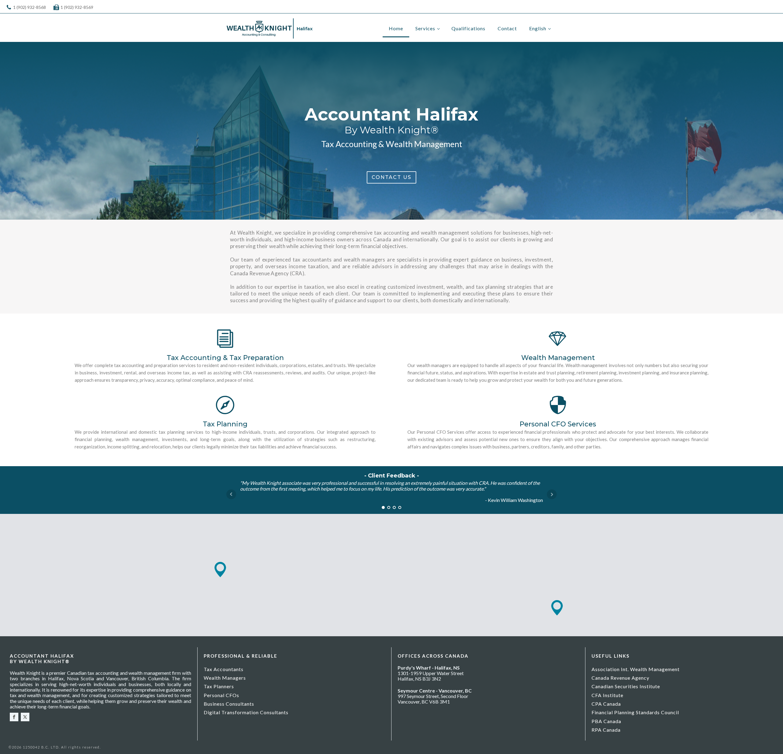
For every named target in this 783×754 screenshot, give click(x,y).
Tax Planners (219, 686)
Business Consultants (229, 704)
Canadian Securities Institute (626, 686)
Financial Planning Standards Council (635, 712)
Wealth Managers (225, 678)
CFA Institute (607, 695)
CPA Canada (606, 704)
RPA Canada (606, 730)
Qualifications (468, 28)
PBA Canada (606, 721)
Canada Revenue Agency (620, 678)
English (537, 28)
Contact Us (391, 177)
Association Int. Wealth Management (636, 669)
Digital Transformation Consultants (246, 712)
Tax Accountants (223, 669)
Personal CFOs (221, 695)
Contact (507, 28)
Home (396, 28)
